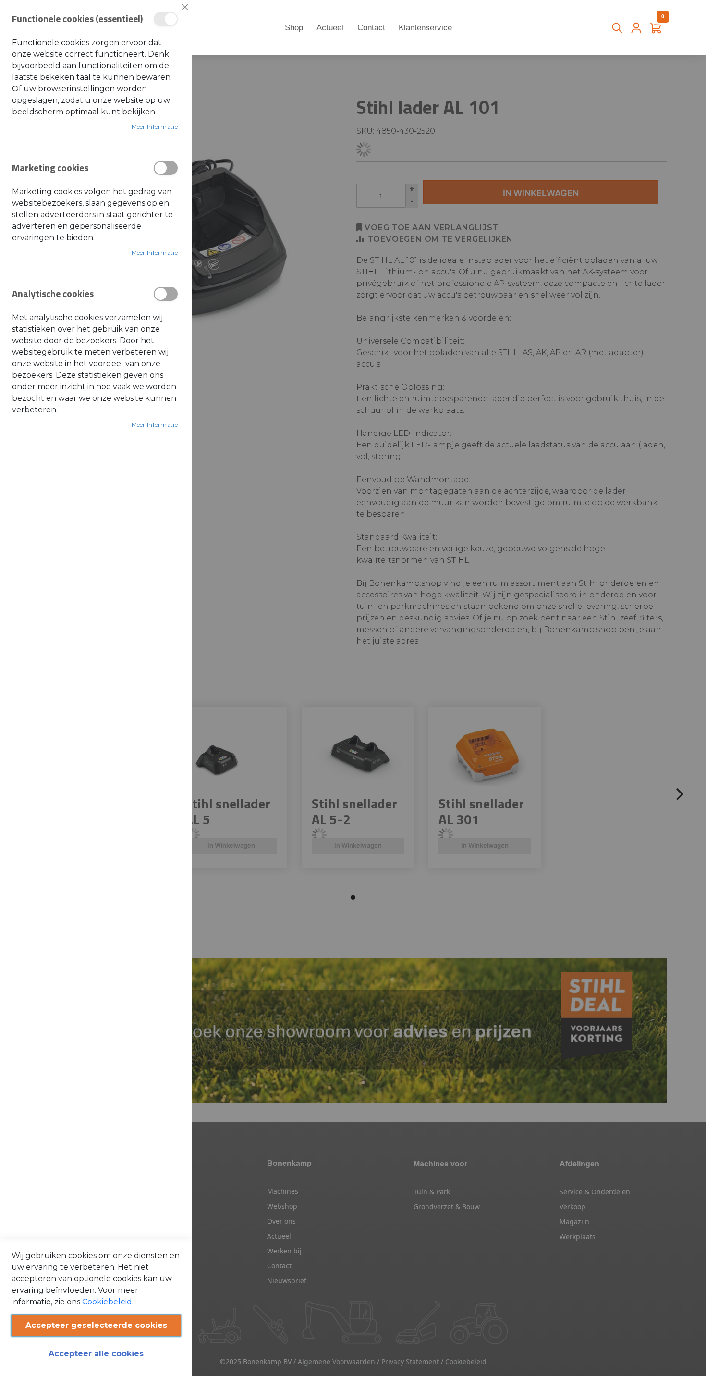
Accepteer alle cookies (96, 1353)
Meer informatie (155, 126)
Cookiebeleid (107, 1301)
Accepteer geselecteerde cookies (96, 1325)
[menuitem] (294, 28)
